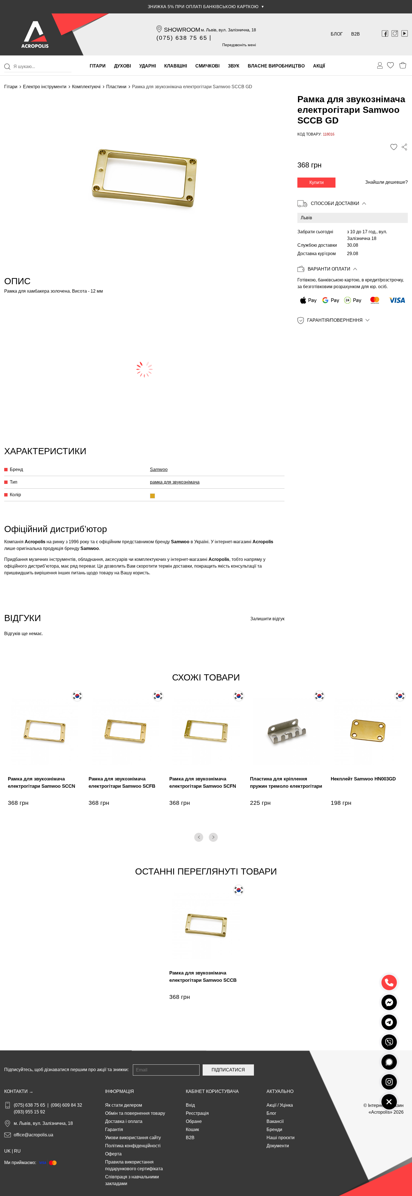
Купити (316, 182)
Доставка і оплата (123, 1121)
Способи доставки (335, 203)
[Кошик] (402, 65)
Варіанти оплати (329, 269)
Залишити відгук (267, 618)
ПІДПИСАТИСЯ (228, 1069)
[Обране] (390, 65)
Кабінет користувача (212, 1091)
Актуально (280, 1091)
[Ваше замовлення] (380, 65)
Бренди (274, 1129)
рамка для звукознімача (175, 482)
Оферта (113, 1153)
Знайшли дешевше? (386, 182)
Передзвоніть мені (239, 45)
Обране (194, 1121)
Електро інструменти (44, 86)
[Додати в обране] (393, 147)
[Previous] (198, 837)
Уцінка (286, 1105)
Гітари (10, 86)
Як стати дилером (123, 1105)
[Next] (213, 837)
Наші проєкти (281, 1137)
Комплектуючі (86, 86)
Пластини (116, 86)
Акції (271, 1105)
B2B (355, 34)
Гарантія (114, 1129)
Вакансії (275, 1121)
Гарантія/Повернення (335, 320)
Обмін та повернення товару (135, 1113)
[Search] (7, 67)
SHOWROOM (182, 29)
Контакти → (18, 1091)
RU (17, 1151)
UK (7, 1151)
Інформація (119, 1091)
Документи (278, 1145)
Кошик (192, 1129)
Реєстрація (197, 1113)
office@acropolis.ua (33, 1134)
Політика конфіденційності (133, 1145)
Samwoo (159, 469)
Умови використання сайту (133, 1137)
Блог (337, 34)
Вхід (190, 1105)
